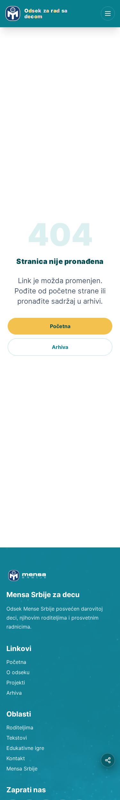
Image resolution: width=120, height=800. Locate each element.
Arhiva (60, 347)
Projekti (15, 682)
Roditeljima (19, 727)
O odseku (17, 672)
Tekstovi (16, 738)
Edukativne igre (25, 748)
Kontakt (15, 758)
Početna (60, 326)
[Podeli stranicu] (108, 760)
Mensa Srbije (21, 768)
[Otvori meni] (108, 13)
